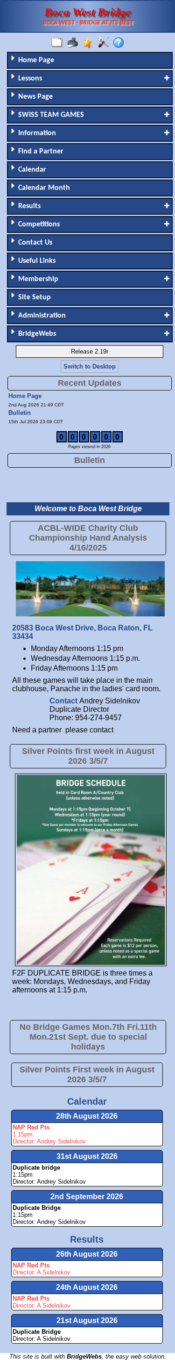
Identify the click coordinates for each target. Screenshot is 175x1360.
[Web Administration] (105, 43)
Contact (64, 701)
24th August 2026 (87, 1287)
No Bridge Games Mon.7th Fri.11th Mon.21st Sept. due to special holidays (88, 1036)
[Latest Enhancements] (90, 43)
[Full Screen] (59, 43)
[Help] (120, 43)
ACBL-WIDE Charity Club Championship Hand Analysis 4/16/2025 (88, 537)
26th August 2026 (87, 1254)
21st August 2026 (87, 1320)
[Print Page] (74, 43)
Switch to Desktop (89, 366)
